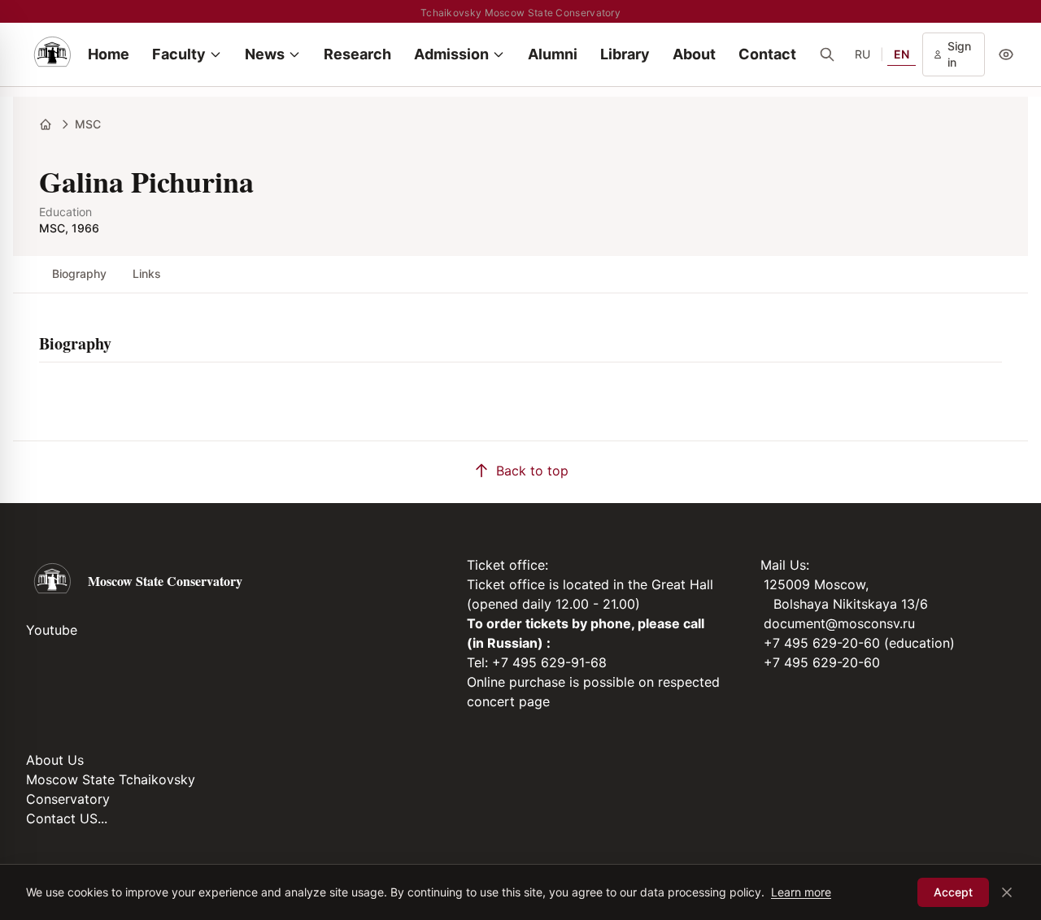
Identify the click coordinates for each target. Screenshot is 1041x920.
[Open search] (827, 54)
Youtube (51, 630)
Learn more (801, 892)
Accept (953, 892)
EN (901, 54)
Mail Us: (784, 565)
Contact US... (66, 818)
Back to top (532, 470)
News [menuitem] (265, 54)
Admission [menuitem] (451, 54)
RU (862, 54)
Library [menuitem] (625, 54)
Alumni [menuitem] (552, 54)
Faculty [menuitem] (179, 54)
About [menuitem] (694, 54)
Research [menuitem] (357, 54)
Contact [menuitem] (767, 54)
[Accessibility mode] (1006, 54)
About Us (55, 760)
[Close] (1007, 892)
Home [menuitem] (108, 54)
